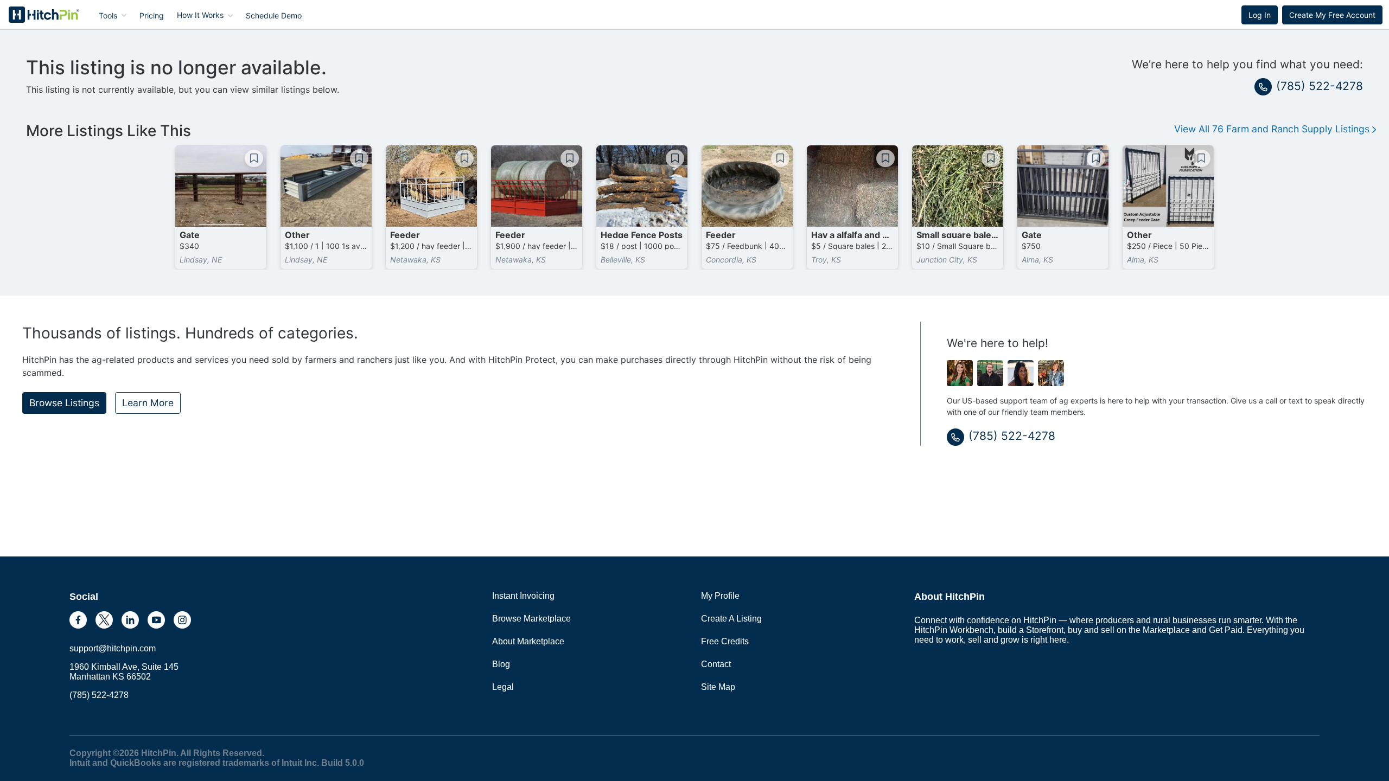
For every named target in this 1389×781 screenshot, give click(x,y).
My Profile (720, 595)
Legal (503, 687)
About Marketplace (528, 641)
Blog (501, 664)
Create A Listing (731, 618)
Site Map (718, 687)
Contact (716, 664)
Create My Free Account (1332, 15)
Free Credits (725, 641)
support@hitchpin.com (112, 648)
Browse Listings (64, 402)
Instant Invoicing (523, 595)
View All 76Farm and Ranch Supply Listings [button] (1273, 129)
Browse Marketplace (531, 618)
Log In (1259, 15)
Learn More (148, 402)
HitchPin (36, 14)
